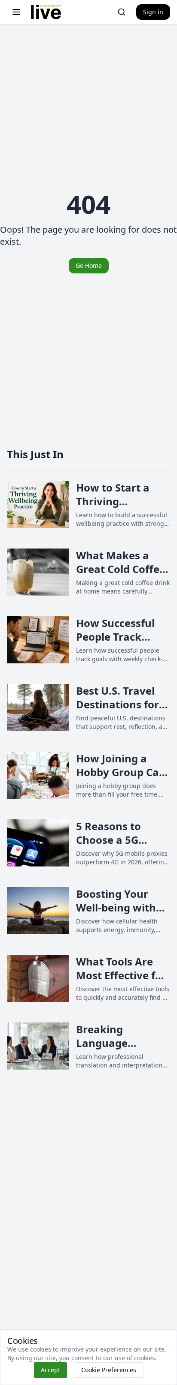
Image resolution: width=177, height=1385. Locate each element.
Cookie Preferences (108, 1370)
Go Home (89, 265)
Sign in (153, 12)
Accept (50, 1370)
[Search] (121, 12)
